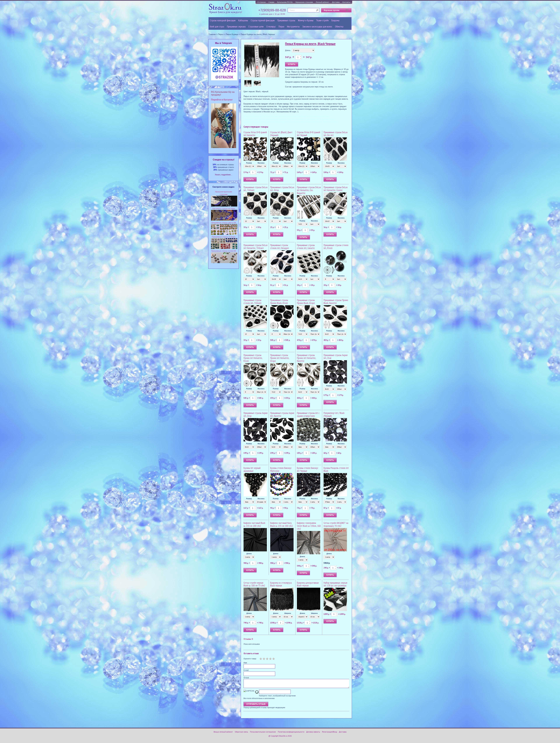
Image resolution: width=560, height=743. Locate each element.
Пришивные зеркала (236, 26)
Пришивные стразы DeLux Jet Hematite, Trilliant (255, 246)
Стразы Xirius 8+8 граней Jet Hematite (255, 134)
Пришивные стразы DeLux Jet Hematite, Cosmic (336, 188)
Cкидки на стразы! (223, 159)
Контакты (346, 2)
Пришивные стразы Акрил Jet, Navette (282, 414)
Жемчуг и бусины (305, 20)
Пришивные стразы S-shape (223, 237)
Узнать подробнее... (223, 175)
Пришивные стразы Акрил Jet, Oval (336, 356)
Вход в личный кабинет (223, 732)
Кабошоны (243, 20)
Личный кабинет (322, 2)
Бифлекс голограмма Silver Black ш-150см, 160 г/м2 (309, 525)
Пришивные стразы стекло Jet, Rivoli (336, 246)
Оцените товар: (250, 659)
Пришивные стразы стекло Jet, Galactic (306, 246)
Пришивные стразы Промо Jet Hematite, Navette (306, 358)
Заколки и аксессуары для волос (317, 26)
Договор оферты (313, 732)
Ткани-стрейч (322, 20)
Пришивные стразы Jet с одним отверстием (308, 414)
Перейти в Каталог (222, 99)
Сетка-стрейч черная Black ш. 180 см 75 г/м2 (254, 584)
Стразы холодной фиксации (223, 20)
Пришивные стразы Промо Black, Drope (306, 301)
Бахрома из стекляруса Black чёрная (281, 584)
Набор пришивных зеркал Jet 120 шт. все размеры (335, 584)
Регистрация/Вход (329, 732)
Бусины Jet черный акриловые (252, 469)
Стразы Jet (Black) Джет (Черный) (281, 134)
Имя (245, 663)
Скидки (271, 2)
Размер (249, 163)
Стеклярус (271, 26)
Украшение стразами (304, 2)
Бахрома (335, 20)
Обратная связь (241, 732)
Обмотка (339, 26)
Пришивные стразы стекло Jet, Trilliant (252, 301)
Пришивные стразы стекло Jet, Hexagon (279, 246)
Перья (281, 26)
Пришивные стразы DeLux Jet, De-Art (336, 134)
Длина (287, 50)
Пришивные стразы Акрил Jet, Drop (255, 414)
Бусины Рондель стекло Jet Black (336, 469)
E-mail (246, 670)
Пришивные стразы (286, 20)
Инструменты (293, 26)
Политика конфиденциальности (291, 732)
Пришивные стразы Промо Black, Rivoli (279, 301)
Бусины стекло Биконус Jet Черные (307, 469)
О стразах (261, 2)
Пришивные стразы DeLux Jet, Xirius (282, 188)
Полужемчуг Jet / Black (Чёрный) (334, 414)
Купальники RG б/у (285, 2)
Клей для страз (217, 26)
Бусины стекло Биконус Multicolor (281, 469)
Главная (212, 34)
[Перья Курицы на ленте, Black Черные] (262, 60)
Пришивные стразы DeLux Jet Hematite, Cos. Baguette (309, 190)
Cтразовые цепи (256, 26)
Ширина (287, 613)
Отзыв (246, 678)
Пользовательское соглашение (263, 732)
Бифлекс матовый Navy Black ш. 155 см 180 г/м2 (281, 524)
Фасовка (261, 163)
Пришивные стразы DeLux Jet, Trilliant (255, 188)
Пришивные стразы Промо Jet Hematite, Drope (279, 358)
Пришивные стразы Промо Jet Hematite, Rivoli (253, 358)
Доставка (336, 2)
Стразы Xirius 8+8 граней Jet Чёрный (308, 134)
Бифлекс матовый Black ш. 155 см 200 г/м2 (254, 524)
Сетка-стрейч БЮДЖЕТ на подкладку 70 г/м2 (336, 524)
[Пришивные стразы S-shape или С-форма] (224, 248)
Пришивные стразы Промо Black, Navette (336, 301)
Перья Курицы (232, 34)
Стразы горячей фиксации (263, 20)
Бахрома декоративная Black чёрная (308, 584)
